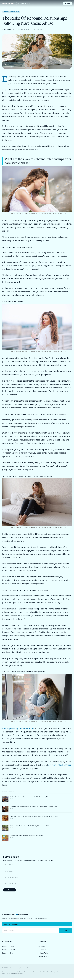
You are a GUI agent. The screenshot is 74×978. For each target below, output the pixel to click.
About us (42, 946)
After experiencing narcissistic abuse (18, 728)
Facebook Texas (8, 946)
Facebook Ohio (7, 953)
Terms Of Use (43, 956)
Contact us (42, 950)
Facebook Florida (8, 950)
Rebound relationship (11, 12)
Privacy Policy (43, 953)
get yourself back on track (59, 765)
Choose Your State (11, 924)
